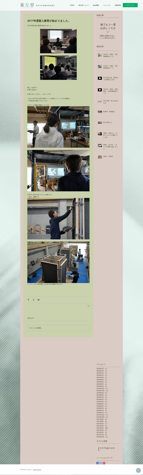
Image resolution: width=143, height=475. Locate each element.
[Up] (138, 470)
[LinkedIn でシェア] (39, 300)
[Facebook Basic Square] (98, 463)
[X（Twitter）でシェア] (33, 300)
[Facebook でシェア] (28, 300)
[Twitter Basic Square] (101, 463)
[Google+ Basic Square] (104, 463)
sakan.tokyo (37, 469)
